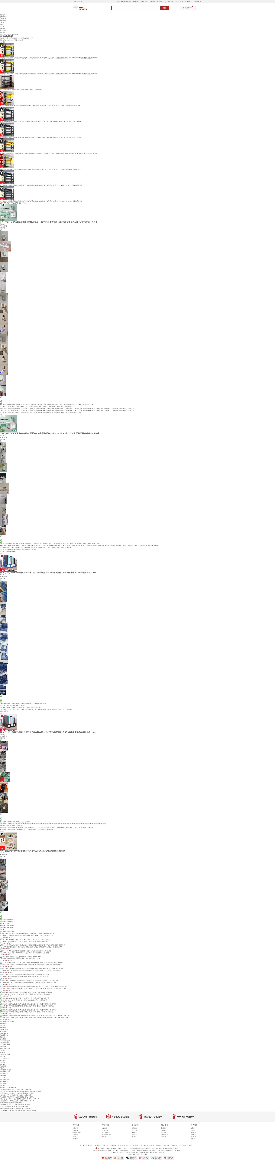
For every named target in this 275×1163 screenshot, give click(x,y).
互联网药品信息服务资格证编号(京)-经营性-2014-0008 (146, 1148)
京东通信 (193, 1136)
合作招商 (105, 1145)
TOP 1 (2, 414)
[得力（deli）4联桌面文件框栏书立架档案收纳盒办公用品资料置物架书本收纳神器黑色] (25, 951)
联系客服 (75, 1139)
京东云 (145, 1154)
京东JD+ (193, 1139)
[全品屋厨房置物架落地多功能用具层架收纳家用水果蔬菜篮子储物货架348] (7, 81)
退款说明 (163, 1132)
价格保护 (163, 1130)
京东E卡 (193, 1134)
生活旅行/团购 (77, 1132)
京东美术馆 (3, 30)
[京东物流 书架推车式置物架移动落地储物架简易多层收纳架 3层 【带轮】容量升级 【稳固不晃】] (28, 1010)
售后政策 (163, 1128)
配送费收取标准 (106, 1134)
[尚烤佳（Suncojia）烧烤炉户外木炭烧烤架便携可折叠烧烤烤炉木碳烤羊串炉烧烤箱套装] (26, 992)
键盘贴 (2, 26)
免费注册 (128, 1)
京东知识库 (3, 17)
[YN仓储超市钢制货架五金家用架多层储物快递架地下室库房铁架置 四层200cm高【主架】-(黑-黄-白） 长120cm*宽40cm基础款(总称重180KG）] (7, 97)
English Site (182, 1145)
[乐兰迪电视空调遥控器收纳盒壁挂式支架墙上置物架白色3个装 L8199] (20, 957)
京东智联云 (19, 1110)
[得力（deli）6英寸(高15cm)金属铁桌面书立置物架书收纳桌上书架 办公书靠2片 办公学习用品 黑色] (29, 980)
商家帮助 (113, 1145)
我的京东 (143, 1)
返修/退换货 (164, 1134)
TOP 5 (2, 929)
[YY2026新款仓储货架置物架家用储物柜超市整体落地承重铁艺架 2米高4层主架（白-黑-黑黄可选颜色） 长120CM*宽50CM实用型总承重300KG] (7, 177)
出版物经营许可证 (125, 1150)
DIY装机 (193, 1130)
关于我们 (82, 1145)
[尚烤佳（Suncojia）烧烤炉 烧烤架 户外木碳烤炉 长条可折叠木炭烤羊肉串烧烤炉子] (24, 998)
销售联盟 (143, 1145)
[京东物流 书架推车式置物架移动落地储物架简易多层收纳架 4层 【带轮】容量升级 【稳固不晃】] (28, 1004)
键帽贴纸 (2, 28)
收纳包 (2, 24)
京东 (87, 8)
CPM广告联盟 (12, 1110)
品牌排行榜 (3, 19)
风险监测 (158, 1145)
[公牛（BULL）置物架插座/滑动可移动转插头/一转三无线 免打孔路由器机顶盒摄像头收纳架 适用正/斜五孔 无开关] (8, 212)
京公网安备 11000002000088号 (107, 1148)
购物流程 (75, 1128)
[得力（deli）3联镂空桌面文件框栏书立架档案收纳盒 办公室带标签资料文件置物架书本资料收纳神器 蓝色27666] (8, 563)
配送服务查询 (106, 1132)
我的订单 (135, 1)
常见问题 (75, 1134)
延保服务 (193, 1132)
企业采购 (159, 1)
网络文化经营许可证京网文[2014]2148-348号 (144, 1150)
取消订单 (163, 1136)
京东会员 (152, 1)
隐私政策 (166, 1145)
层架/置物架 (7, 34)
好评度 (5, 226)
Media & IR (192, 1145)
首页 (1, 34)
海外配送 (104, 1136)
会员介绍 (75, 1130)
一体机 (2, 22)
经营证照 (161, 1152)
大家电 (74, 1136)
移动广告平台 (27, 1110)
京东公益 (174, 1145)
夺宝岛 (193, 1128)
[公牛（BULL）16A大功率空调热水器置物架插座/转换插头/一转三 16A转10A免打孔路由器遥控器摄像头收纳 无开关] (8, 424)
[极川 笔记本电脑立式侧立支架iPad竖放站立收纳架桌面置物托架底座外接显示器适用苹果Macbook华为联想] (31, 962)
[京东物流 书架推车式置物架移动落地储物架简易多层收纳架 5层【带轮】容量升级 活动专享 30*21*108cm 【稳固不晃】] (35, 1016)
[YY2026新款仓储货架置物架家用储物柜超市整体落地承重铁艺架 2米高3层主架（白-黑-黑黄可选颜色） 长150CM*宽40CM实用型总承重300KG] (7, 113)
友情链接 (136, 1145)
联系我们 (90, 1145)
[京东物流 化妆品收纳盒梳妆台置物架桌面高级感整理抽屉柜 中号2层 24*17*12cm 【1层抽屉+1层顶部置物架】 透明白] (34, 986)
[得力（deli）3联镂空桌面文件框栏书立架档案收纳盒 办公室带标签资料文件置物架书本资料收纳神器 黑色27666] (8, 722)
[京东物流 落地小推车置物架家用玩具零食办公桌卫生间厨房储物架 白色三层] (8, 841)
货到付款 (134, 1128)
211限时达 (105, 1130)
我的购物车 (188, 8)
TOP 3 (2, 713)
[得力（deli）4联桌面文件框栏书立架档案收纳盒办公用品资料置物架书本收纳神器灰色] (25, 939)
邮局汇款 (134, 1134)
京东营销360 (3, 1110)
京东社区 (151, 1145)
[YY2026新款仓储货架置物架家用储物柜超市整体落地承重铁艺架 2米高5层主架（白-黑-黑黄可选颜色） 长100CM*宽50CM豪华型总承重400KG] (7, 193)
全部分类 (2, 15)
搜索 (165, 8)
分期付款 (134, 1132)
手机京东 (169, 1)
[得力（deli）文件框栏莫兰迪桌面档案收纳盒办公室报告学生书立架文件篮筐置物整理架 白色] (27, 933)
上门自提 (104, 1128)
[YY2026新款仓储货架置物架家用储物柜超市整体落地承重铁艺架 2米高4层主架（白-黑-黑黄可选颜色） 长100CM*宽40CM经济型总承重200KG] (7, 129)
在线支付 (134, 1130)
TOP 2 (2, 553)
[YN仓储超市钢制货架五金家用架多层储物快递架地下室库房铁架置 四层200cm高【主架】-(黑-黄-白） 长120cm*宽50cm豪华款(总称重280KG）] (7, 161)
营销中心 (120, 1145)
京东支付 (139, 1154)
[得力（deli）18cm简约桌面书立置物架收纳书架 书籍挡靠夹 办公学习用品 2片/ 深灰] (24, 974)
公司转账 (134, 1136)
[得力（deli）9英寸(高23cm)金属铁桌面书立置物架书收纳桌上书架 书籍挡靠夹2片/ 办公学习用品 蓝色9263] (31, 968)
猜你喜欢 (2, 42)
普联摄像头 (3, 20)
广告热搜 (33, 1110)
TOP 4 (2, 831)
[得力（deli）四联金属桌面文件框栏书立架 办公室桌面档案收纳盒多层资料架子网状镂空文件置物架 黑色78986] (32, 945)
